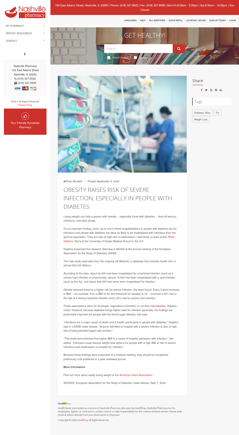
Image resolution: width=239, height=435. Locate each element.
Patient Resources (19, 33)
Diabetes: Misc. (202, 112)
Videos (143, 57)
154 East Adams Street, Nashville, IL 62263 (81, 5)
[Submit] (179, 48)
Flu (217, 112)
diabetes (161, 306)
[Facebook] (25, 54)
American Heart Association (136, 375)
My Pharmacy (15, 26)
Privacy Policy (25, 105)
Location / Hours (196, 20)
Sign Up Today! (217, 20)
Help (142, 20)
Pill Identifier (157, 20)
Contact (11, 40)
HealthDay (82, 420)
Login (232, 20)
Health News (120, 57)
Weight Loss (201, 119)
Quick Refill (176, 20)
